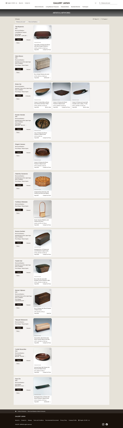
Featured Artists (65, 6)
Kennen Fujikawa (20, 290)
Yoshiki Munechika (20, 349)
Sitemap (30, 420)
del (26, 22)
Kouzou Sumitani (20, 231)
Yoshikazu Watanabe (21, 202)
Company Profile (73, 420)
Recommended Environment (52, 420)
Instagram (103, 424)
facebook (107, 424)
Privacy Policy (63, 420)
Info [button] (27, 35)
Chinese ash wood (105, 3)
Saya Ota (17, 378)
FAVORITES (96, 3)
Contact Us (27, 3)
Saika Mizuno (19, 56)
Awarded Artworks (75, 6)
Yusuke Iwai (18, 261)
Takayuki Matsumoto (21, 320)
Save (50, 26)
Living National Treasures (52, 6)
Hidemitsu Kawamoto (21, 173)
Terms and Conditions (38, 420)
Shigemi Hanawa (20, 144)
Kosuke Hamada (20, 115)
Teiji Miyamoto (19, 26)
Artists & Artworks (39, 6)
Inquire (19, 39)
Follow (17, 42)
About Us (21, 3)
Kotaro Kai (18, 84)
